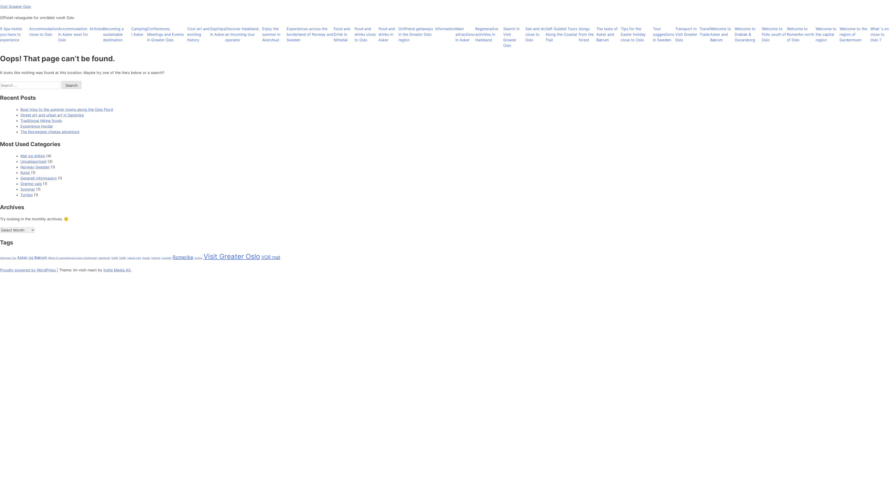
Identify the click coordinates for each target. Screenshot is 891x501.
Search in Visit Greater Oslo (511, 37)
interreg (156, 258)
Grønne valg (31, 183)
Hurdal (146, 258)
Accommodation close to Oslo (43, 31)
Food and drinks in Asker (386, 34)
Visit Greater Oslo (15, 6)
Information (445, 28)
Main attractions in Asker (465, 34)
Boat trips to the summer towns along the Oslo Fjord (66, 109)
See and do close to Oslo (535, 34)
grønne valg (134, 258)
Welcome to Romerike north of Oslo (800, 34)
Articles (96, 28)
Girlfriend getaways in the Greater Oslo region (415, 34)
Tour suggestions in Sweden (663, 34)
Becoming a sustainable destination (113, 34)
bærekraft (104, 258)
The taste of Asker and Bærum (607, 34)
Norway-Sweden (35, 167)
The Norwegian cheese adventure (49, 131)
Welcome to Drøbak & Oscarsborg (745, 34)
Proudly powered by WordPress (28, 270)
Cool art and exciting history (198, 34)
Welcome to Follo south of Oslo (774, 34)
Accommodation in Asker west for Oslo (73, 34)
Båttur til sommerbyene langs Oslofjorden (72, 258)
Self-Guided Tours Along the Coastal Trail (561, 34)
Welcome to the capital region (826, 34)
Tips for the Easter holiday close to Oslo (633, 34)
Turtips (26, 195)
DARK (114, 258)
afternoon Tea (8, 258)
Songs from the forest (586, 34)
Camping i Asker (139, 31)
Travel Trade (705, 31)
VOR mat (270, 257)
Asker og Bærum (32, 257)
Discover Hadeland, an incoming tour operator (242, 34)
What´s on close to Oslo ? (879, 34)
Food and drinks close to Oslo (365, 34)
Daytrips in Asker (217, 31)
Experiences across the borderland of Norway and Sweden (310, 34)
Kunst (25, 172)
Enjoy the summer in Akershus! (271, 34)
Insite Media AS (117, 270)
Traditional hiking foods (41, 120)
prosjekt (166, 258)
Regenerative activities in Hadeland (486, 34)
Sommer (27, 189)
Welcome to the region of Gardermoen (853, 34)
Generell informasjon (38, 178)
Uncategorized (33, 161)
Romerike (183, 257)
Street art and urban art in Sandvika (52, 115)
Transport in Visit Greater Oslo (686, 34)
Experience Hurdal (36, 126)
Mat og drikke (32, 156)
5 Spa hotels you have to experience (11, 34)
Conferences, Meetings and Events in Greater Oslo (165, 34)
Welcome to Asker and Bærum (720, 34)
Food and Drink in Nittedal (342, 34)
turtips (198, 258)
